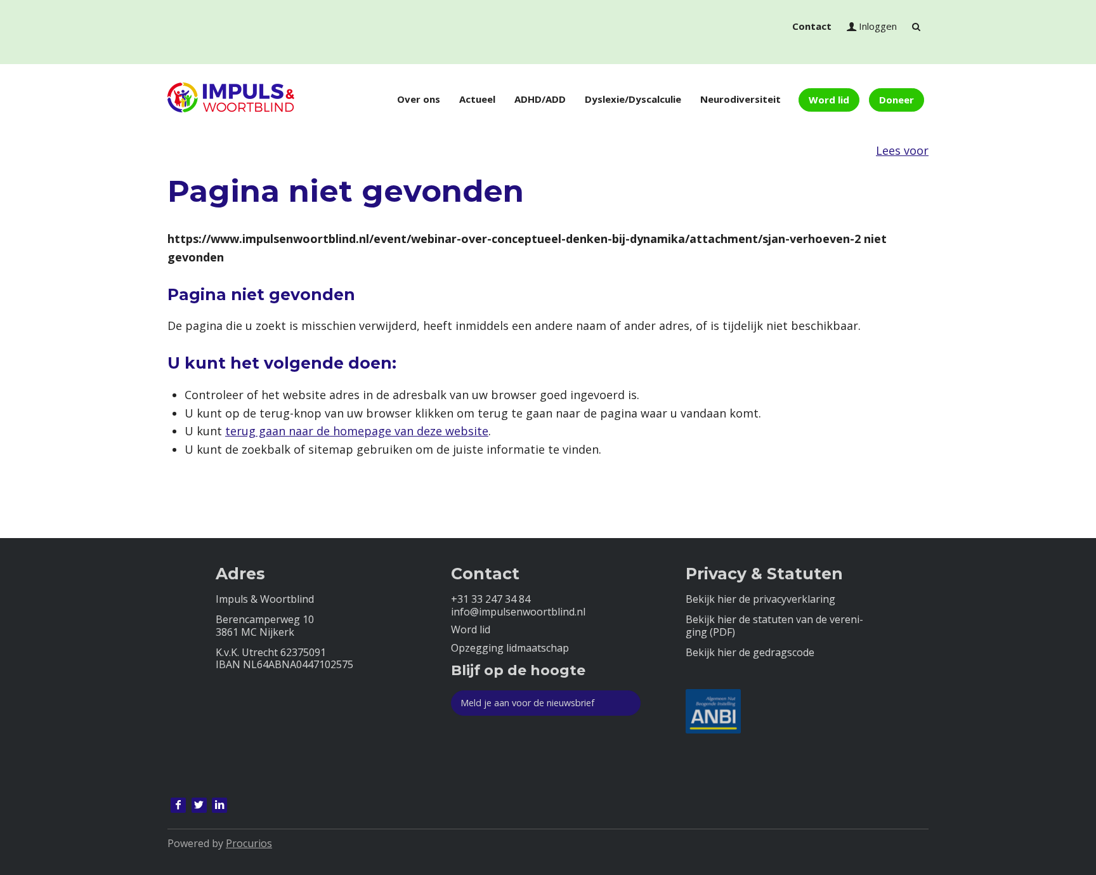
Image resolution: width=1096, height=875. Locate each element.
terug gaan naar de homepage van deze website (356, 430)
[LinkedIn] (219, 805)
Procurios (249, 843)
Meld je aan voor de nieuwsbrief (527, 703)
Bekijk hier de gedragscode (750, 653)
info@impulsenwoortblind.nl (518, 612)
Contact (812, 26)
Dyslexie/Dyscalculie (633, 99)
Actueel (477, 99)
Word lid (829, 99)
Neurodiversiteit (740, 99)
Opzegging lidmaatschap (510, 648)
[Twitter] (199, 805)
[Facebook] (178, 805)
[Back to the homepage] (230, 99)
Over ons (418, 99)
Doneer (896, 99)
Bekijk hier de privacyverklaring (760, 599)
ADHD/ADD (540, 99)
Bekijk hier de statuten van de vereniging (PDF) (774, 626)
